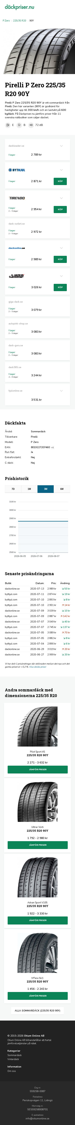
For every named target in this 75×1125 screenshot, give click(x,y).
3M (45, 489)
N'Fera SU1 (37, 980)
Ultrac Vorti (37, 829)
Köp (60, 181)
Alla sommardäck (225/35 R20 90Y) (37, 1010)
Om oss (11, 1071)
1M (29, 489)
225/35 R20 (19, 20)
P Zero (6, 20)
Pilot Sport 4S (37, 753)
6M (62, 489)
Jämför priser (37, 769)
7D (13, 489)
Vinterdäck (13, 1059)
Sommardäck (14, 1055)
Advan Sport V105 (37, 904)
